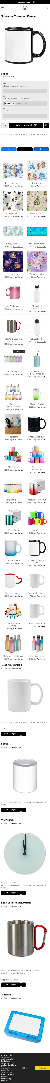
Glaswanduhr (7, 820)
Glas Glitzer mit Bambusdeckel (37, 372)
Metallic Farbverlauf (37, 500)
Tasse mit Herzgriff (13, 593)
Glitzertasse (13, 467)
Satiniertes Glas (13, 560)
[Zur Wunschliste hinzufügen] (46, 125)
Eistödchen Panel (37, 244)
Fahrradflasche (37, 339)
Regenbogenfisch (13, 183)
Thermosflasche (37, 656)
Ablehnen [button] (25, 1068)
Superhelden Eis (13, 213)
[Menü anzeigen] (2, 8)
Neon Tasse (37, 530)
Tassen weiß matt (37, 623)
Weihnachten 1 (37, 213)
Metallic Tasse (13, 530)
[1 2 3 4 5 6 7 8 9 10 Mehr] (4, 125)
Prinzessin (13, 274)
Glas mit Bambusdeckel (13, 405)
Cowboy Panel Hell (13, 244)
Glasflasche (13, 437)
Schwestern (37, 183)
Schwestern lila (37, 274)
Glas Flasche (13, 371)
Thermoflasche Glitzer (13, 656)
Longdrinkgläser (13, 500)
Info (4, 84)
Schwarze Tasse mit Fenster (37, 561)
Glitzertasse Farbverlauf (37, 468)
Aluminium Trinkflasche (36, 307)
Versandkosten (9, 76)
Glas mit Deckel (37, 404)
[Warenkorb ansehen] (47, 8)
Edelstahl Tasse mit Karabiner (13, 340)
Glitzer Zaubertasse (37, 437)
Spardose (6, 744)
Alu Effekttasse (13, 306)
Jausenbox (6, 995)
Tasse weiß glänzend (37, 593)
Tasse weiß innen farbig (13, 624)
